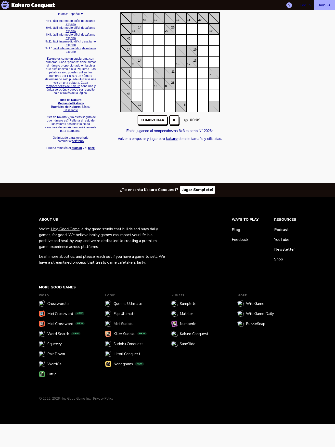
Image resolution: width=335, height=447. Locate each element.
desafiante (88, 21)
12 (189, 64)
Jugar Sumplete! (197, 189)
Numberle (188, 323)
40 (128, 38)
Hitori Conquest (127, 354)
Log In (305, 5)
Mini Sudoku (123, 323)
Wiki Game (255, 303)
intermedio (66, 21)
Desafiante (71, 110)
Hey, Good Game (65, 229)
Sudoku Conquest (128, 343)
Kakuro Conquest (194, 333)
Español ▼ (76, 14)
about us (66, 256)
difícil (77, 21)
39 (200, 20)
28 (173, 82)
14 (140, 27)
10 (195, 49)
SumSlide (187, 343)
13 (178, 20)
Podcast (281, 229)
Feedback (240, 239)
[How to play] (289, 5)
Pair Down (56, 354)
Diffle (52, 374)
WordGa (54, 364)
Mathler (186, 313)
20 (173, 27)
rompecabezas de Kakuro (63, 86)
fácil (55, 21)
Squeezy (54, 343)
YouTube (281, 239)
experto (71, 24)
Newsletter (284, 249)
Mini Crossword (65, 313)
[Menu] (5, 5)
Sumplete (188, 303)
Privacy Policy (103, 398)
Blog (236, 229)
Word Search (63, 333)
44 (144, 20)
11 (188, 20)
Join (322, 5)
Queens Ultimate (128, 303)
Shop (278, 259)
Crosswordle (58, 303)
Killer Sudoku (129, 333)
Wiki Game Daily (260, 313)
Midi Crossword (65, 323)
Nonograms (128, 364)
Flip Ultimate (125, 313)
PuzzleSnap (255, 323)
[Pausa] (174, 120)
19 (155, 20)
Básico (85, 106)
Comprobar (152, 120)
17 (133, 31)
